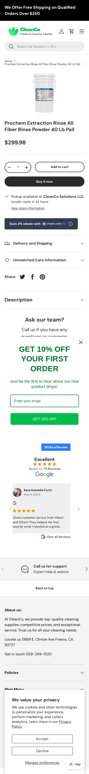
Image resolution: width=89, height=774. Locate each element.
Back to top (45, 588)
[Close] (80, 342)
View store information (28, 208)
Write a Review (55, 447)
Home (8, 61)
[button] (72, 31)
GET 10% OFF (45, 419)
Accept (42, 738)
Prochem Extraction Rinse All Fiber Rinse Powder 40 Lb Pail (42, 64)
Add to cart (59, 167)
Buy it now (44, 181)
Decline (42, 751)
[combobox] (44, 46)
